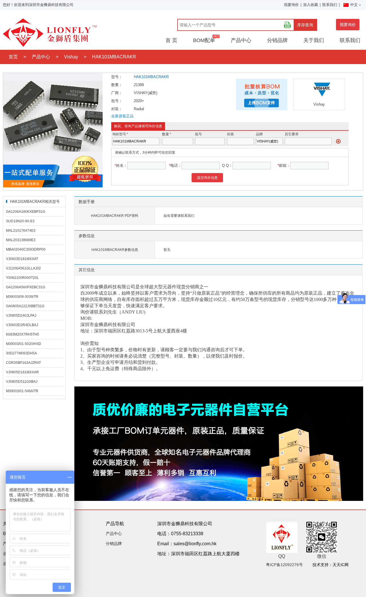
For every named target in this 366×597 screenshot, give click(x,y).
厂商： (116, 93)
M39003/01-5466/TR (22, 391)
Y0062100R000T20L (22, 278)
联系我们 (329, 5)
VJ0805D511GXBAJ (21, 382)
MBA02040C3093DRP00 (25, 249)
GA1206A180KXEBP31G (25, 212)
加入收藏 (310, 5)
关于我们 (313, 40)
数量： (116, 85)
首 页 (171, 40)
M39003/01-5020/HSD (23, 344)
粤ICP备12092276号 (284, 564)
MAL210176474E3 (20, 231)
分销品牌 (277, 40)
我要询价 (291, 5)
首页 (13, 56)
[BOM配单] (287, 25)
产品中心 (241, 40)
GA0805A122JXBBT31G (25, 306)
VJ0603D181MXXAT (22, 259)
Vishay (71, 56)
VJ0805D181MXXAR (22, 372)
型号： (116, 77)
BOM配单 (204, 40)
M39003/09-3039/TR (22, 297)
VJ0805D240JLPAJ (21, 316)
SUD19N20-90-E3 (20, 221)
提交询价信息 (207, 178)
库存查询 (305, 25)
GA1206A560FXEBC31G (25, 287)
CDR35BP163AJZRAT (23, 363)
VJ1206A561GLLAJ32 (23, 268)
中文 (354, 5)
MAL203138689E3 (20, 240)
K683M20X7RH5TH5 (22, 334)
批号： (116, 101)
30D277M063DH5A (21, 353)
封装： (116, 109)
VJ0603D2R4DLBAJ (22, 325)
